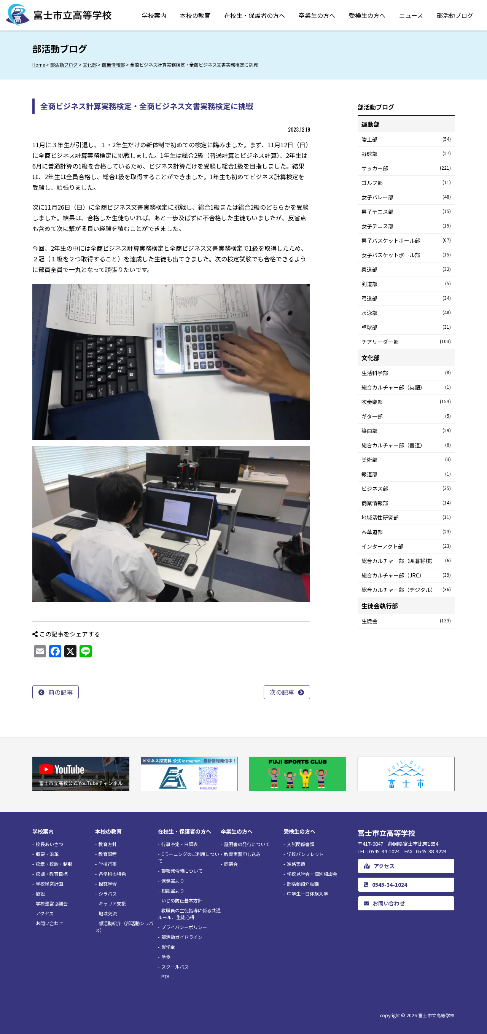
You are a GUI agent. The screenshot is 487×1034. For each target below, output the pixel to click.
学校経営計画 (49, 883)
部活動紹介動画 (303, 883)
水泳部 (406, 313)
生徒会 (406, 621)
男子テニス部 (406, 211)
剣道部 (406, 284)
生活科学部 (406, 373)
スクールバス (175, 966)
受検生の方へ (367, 15)
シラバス (108, 893)
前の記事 (60, 692)
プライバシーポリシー (184, 927)
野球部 (406, 153)
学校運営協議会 (52, 903)
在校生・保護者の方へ (254, 15)
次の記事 (282, 692)
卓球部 (406, 327)
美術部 (406, 459)
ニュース (411, 15)
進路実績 (296, 864)
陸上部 (406, 139)
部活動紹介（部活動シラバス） (124, 926)
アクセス (45, 913)
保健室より (172, 880)
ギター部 (406, 416)
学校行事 (108, 864)
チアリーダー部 (406, 341)
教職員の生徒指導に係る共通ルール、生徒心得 (189, 913)
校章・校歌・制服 (54, 864)
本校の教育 (195, 15)
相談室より (172, 890)
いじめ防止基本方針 (181, 900)
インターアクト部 (406, 546)
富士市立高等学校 (436, 1015)
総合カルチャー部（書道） (406, 445)
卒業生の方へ (317, 15)
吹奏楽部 (406, 402)
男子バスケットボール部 (406, 240)
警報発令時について (181, 870)
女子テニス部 (406, 226)
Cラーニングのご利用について (188, 857)
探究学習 (108, 883)
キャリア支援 (112, 903)
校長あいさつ (49, 844)
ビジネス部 (406, 488)
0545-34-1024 (389, 884)
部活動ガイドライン (181, 937)
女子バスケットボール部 (406, 255)
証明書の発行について (247, 844)
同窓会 (231, 864)
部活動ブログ (455, 15)
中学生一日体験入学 (307, 893)
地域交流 (108, 913)
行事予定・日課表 (179, 844)
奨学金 (168, 946)
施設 (40, 893)
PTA (165, 976)
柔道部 (406, 269)
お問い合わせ (49, 923)
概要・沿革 (47, 854)
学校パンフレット (305, 854)
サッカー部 (406, 168)
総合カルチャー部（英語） (406, 387)
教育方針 (108, 844)
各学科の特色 (112, 873)
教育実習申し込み (242, 854)
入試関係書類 (300, 844)
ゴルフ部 (406, 182)
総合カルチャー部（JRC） (406, 575)
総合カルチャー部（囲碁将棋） (406, 561)
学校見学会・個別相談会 (312, 873)
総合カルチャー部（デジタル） (406, 589)
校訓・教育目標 (52, 873)
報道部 (406, 474)
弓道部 (406, 298)
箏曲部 (406, 430)
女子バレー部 (406, 197)
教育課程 (108, 854)
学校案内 (154, 15)
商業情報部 (406, 503)
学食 (165, 956)
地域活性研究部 (406, 517)
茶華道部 (406, 532)
